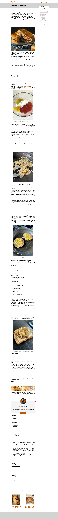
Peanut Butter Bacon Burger (28, 86)
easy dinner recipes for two (22, 490)
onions (30, 490)
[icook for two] (13, 1)
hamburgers (27, 490)
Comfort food (16, 490)
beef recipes (12, 490)
